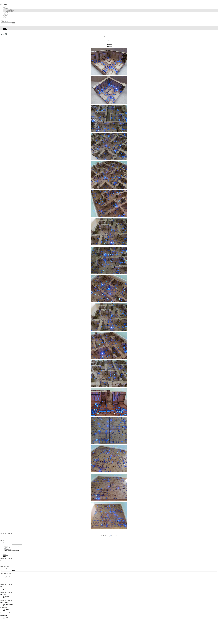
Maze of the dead (6, 576)
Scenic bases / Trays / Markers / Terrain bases (12, 580)
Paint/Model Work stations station (9, 578)
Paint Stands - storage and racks (9, 577)
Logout (4, 556)
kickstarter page (109, 44)
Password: (6, 546)
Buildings (5, 575)
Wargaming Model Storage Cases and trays (11, 581)
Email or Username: (8, 544)
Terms (4, 17)
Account (4, 554)
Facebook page (109, 46)
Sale (4, 579)
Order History (5, 555)
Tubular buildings (9, 11)
